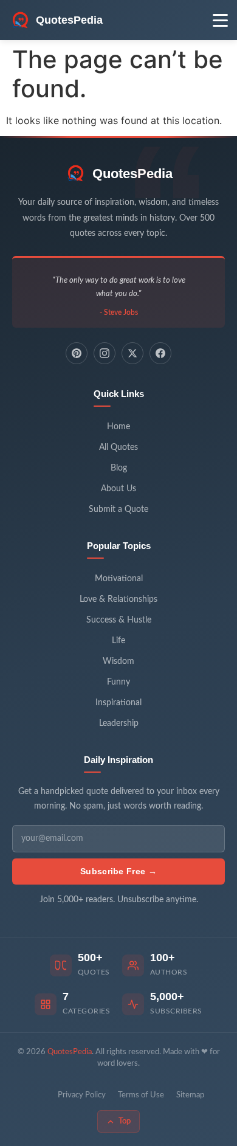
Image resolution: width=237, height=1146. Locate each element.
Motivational (119, 579)
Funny (118, 682)
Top (124, 1121)
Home (118, 427)
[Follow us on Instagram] (104, 353)
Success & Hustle (118, 620)
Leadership (119, 723)
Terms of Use (141, 1095)
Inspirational (118, 703)
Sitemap (190, 1095)
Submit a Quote (118, 509)
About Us (118, 489)
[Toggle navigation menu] (220, 20)
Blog (119, 468)
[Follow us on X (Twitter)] (132, 353)
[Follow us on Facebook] (160, 353)
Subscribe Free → (118, 871)
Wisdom (118, 661)
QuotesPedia (132, 173)
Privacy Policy (82, 1095)
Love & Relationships (118, 599)
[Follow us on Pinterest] (77, 353)
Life (118, 641)
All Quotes (118, 447)
